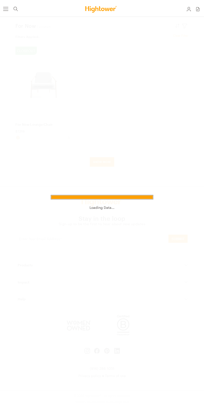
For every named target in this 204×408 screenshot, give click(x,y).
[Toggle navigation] (5, 9)
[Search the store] (15, 9)
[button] (198, 9)
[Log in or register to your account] (189, 9)
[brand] (102, 9)
